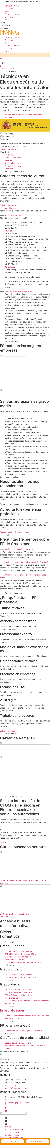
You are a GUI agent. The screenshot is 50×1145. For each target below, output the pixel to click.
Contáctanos (38, 1141)
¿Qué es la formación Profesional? (19, 549)
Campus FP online (12, 6)
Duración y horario (12, 215)
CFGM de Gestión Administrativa (14, 914)
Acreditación (10, 208)
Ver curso (4, 883)
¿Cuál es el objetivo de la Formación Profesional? (26, 562)
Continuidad (9, 267)
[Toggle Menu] (47, 55)
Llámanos (13, 1141)
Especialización (12, 1010)
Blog (7, 11)
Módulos (8, 231)
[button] (25, 208)
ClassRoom (10, 8)
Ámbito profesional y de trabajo (18, 291)
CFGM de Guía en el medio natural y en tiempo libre (23, 880)
